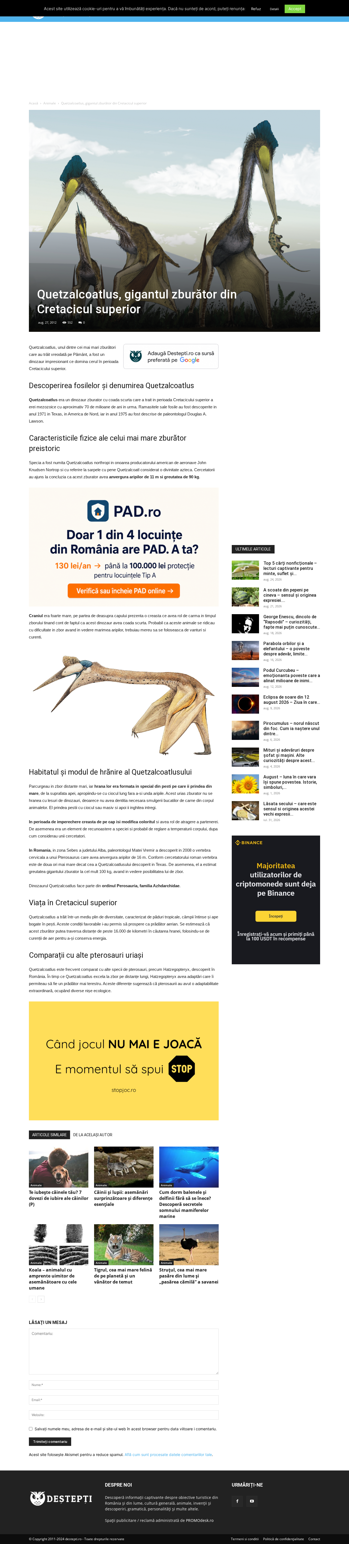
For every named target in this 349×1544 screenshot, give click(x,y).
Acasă (33, 103)
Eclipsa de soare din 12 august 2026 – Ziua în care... (291, 700)
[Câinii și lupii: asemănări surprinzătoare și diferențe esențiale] (124, 1167)
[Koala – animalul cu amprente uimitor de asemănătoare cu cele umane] (58, 1244)
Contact (314, 1539)
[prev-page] (32, 1299)
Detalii (274, 9)
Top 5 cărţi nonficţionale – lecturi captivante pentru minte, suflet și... (290, 568)
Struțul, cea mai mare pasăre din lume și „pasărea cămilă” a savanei (188, 1276)
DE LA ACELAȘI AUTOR (92, 1135)
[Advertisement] (174, 62)
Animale (49, 103)
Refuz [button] (256, 9)
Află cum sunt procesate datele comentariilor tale (168, 1454)
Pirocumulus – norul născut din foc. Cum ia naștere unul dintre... (291, 728)
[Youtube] (251, 1501)
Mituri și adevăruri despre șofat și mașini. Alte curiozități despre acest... (289, 755)
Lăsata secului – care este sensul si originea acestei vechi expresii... (289, 809)
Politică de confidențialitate (283, 1539)
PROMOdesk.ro (199, 1520)
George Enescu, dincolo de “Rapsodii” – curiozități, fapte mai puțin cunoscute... (291, 622)
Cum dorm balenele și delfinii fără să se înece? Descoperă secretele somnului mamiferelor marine (185, 1204)
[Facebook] (237, 1501)
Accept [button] (294, 8)
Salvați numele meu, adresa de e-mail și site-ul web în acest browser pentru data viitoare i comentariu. (126, 1428)
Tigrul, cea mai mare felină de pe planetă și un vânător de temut (123, 1276)
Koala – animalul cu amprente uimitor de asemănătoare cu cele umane (53, 1279)
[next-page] (41, 1299)
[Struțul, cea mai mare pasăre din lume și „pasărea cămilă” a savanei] (189, 1244)
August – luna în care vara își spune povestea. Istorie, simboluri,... (290, 782)
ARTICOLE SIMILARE (49, 1135)
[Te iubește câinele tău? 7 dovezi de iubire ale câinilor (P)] (58, 1167)
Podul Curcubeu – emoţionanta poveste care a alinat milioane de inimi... (291, 675)
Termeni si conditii (245, 1539)
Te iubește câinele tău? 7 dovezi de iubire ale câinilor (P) (58, 1198)
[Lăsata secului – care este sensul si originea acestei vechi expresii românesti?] (245, 810)
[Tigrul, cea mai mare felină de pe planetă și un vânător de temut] (124, 1244)
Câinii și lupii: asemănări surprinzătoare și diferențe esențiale (123, 1198)
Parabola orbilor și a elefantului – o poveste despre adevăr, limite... (286, 649)
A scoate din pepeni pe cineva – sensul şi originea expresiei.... (289, 595)
